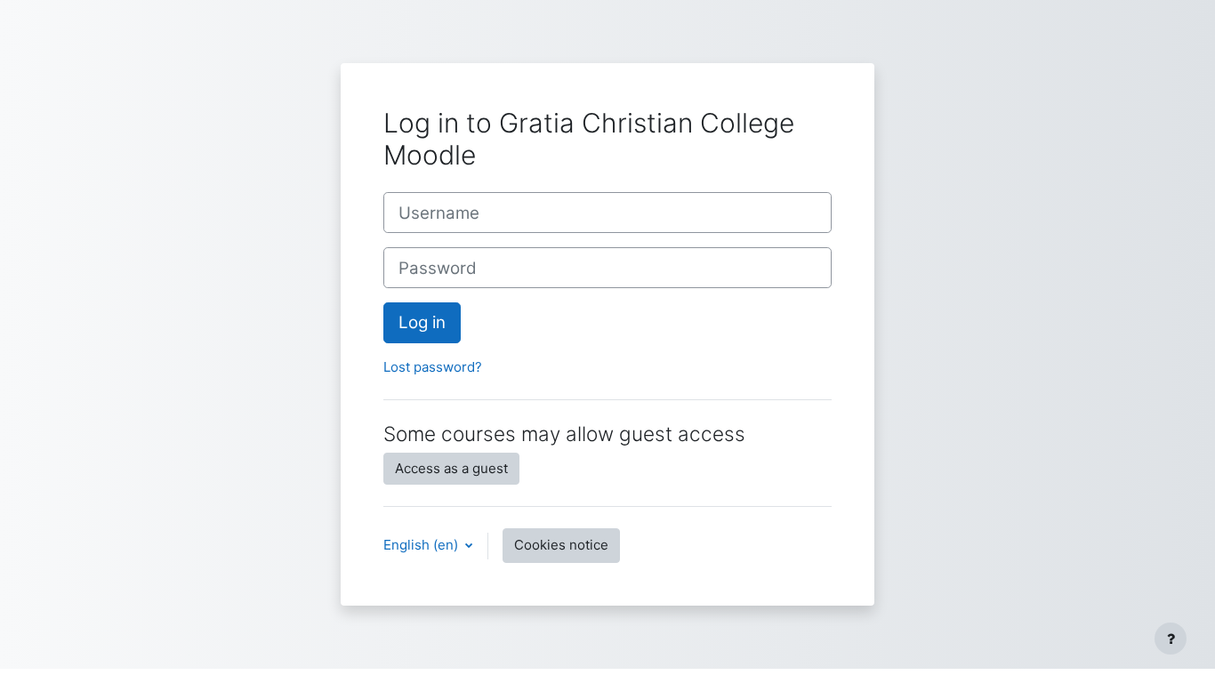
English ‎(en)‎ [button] (422, 544)
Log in (422, 322)
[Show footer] (1171, 639)
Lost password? (432, 366)
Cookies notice (561, 544)
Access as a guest (451, 468)
